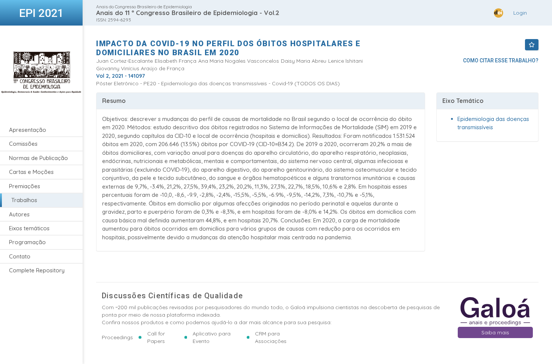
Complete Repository (37, 270)
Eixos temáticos (29, 228)
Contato (19, 256)
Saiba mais (495, 332)
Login (520, 12)
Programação (27, 242)
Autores (19, 214)
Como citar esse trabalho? (500, 60)
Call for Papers (156, 337)
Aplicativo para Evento (212, 337)
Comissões (23, 143)
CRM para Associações (271, 337)
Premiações (24, 186)
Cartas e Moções (31, 171)
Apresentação (27, 129)
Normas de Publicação (38, 158)
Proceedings (117, 337)
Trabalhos (24, 200)
